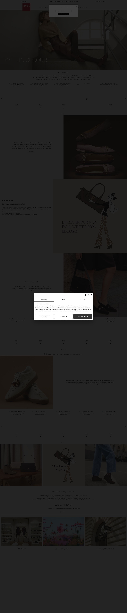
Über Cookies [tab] (83, 299)
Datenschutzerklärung (68, 310)
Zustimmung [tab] (44, 299)
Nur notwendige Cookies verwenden (44, 316)
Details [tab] (63, 299)
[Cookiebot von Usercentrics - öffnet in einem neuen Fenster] (86, 295)
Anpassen (62, 316)
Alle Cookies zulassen (82, 316)
